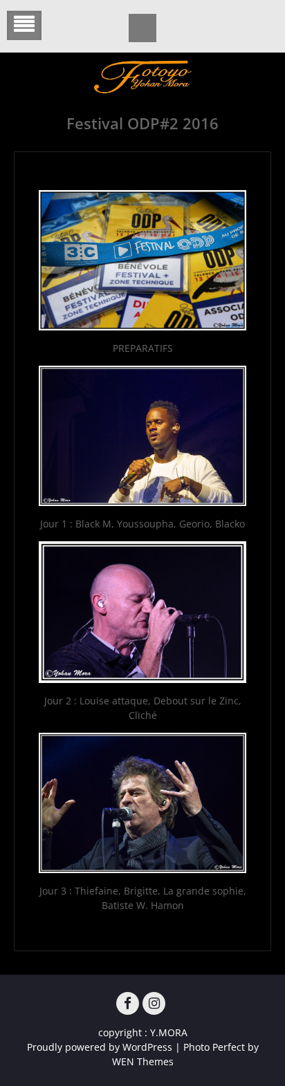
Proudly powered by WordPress (99, 1047)
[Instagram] (153, 1003)
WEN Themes (143, 1061)
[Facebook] (127, 1003)
